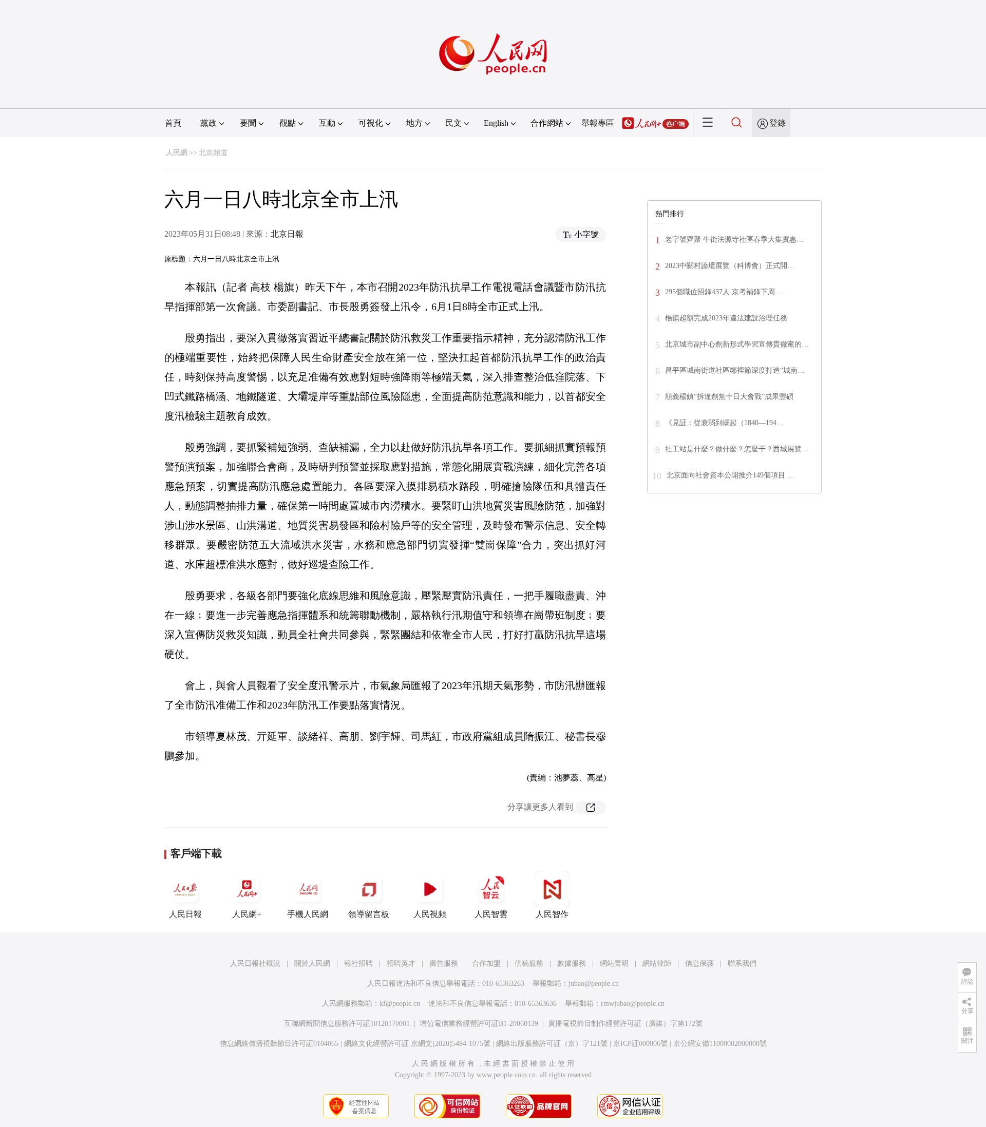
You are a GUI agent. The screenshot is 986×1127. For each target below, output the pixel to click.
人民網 (176, 153)
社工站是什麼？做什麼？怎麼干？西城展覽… (737, 449)
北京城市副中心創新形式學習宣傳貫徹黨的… (737, 344)
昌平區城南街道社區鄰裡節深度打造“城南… (735, 370)
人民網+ (246, 914)
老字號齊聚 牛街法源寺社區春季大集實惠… (734, 239)
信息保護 (699, 963)
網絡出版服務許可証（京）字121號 (552, 1043)
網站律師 (656, 963)
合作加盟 (486, 963)
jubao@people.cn (593, 983)
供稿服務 (529, 963)
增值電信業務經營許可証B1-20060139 (479, 1023)
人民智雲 (491, 914)
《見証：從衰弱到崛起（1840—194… (724, 423)
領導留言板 (368, 914)
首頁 (173, 123)
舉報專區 (597, 123)
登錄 (777, 123)
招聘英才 (401, 963)
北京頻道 (213, 153)
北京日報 (287, 234)
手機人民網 (307, 914)
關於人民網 (312, 963)
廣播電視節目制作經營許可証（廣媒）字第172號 (625, 1023)
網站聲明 (614, 963)
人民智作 (552, 914)
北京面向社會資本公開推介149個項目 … (730, 475)
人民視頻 (429, 914)
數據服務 (571, 963)
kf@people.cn (400, 1003)
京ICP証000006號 (640, 1043)
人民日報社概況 (255, 963)
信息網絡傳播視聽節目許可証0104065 (279, 1043)
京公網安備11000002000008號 (720, 1043)
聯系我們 (742, 963)
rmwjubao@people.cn (633, 1003)
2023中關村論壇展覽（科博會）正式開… (729, 266)
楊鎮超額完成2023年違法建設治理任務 (726, 318)
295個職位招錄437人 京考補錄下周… (723, 292)
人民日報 (185, 914)
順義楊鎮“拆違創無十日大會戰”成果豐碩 (729, 396)
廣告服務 (443, 963)
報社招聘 (358, 963)
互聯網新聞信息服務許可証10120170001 (347, 1023)
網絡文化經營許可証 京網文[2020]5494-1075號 (417, 1043)
